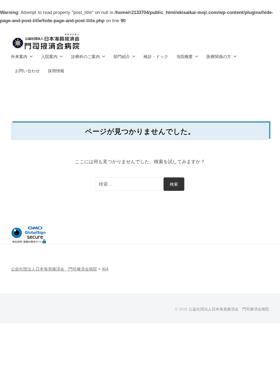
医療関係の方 (218, 56)
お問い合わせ (27, 70)
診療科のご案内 (85, 56)
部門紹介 (121, 56)
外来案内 (19, 56)
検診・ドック (156, 56)
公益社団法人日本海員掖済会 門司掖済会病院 (229, 309)
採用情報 (56, 70)
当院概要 (184, 56)
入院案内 (49, 56)
